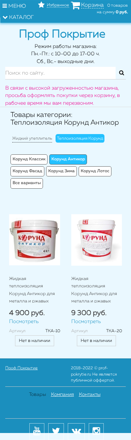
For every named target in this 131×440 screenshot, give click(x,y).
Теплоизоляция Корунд (80, 139)
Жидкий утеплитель (32, 139)
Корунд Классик (29, 159)
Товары (37, 394)
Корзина (92, 5)
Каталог (21, 17)
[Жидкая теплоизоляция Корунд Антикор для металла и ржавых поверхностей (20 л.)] (96, 240)
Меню (16, 6)
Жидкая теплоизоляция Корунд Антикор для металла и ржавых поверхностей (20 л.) (94, 294)
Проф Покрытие (21, 368)
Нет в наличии (34, 340)
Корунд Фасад (27, 171)
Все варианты (27, 183)
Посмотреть (24, 321)
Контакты (90, 394)
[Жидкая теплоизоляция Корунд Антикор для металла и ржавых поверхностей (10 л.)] (34, 240)
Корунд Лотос (95, 171)
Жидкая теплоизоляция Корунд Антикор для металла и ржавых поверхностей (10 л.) (32, 294)
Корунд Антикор (68, 159)
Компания (62, 394)
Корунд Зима (61, 171)
